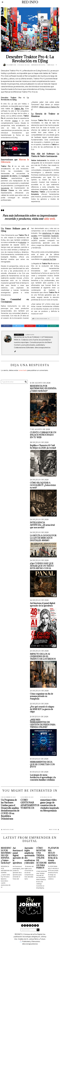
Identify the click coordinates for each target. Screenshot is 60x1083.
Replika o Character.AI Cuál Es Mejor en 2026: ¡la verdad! (43, 446)
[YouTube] (32, 925)
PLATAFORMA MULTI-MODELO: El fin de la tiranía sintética (53, 855)
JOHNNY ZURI (12, 65)
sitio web (49, 218)
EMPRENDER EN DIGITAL (38, 65)
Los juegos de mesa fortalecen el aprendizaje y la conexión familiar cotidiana (43, 777)
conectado (22, 370)
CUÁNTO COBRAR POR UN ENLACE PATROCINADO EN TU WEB (43, 435)
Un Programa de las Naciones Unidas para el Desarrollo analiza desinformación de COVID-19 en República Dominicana (10, 809)
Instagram (46, 235)
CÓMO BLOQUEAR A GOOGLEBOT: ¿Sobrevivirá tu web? (43, 485)
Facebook (55, 235)
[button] (26, 382)
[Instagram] (25, 925)
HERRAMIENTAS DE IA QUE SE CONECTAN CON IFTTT (42, 764)
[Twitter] (22, 925)
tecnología (5, 188)
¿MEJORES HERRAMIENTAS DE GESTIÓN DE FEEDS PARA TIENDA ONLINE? (42, 723)
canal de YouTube (49, 259)
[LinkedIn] (30, 925)
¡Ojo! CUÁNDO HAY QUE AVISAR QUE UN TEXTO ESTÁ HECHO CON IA (42, 566)
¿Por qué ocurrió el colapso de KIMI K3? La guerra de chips (42, 709)
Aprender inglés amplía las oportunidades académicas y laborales (29, 855)
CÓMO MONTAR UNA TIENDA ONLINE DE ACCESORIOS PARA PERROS (41, 858)
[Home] (38, 925)
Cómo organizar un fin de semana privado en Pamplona (41, 696)
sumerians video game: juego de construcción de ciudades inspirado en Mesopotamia (49, 805)
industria (23, 242)
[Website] (15, 351)
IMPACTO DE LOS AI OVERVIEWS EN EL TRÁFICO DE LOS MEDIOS (43, 656)
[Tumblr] (35, 925)
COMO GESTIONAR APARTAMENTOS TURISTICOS (30, 803)
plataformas (46, 233)
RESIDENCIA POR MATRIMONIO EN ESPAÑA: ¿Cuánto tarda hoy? (43, 388)
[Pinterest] (27, 925)
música (15, 121)
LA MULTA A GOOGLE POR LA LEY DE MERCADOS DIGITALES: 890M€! (43, 538)
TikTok (35, 238)
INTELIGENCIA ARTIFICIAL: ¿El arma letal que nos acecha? (42, 525)
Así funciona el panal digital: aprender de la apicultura (42, 604)
